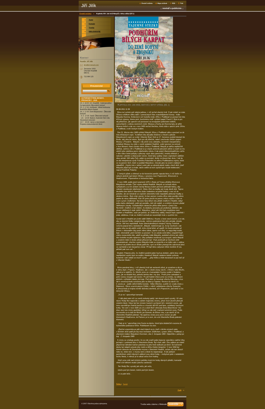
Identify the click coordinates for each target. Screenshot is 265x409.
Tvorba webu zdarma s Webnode (154, 404)
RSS (173, 3)
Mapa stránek (162, 3)
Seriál (125, 384)
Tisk (181, 3)
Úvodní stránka (147, 3)
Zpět (179, 390)
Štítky (118, 384)
